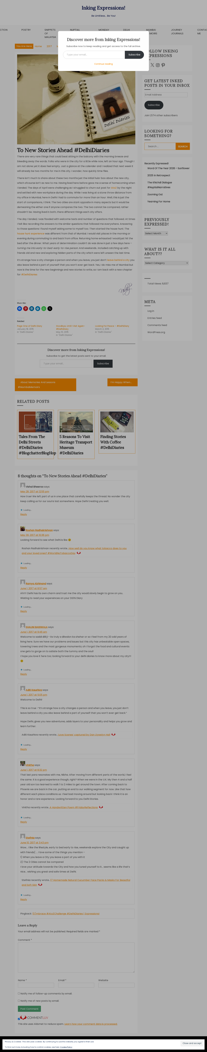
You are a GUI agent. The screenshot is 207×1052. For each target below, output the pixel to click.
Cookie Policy (66, 1047)
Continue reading (103, 63)
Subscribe (134, 54)
